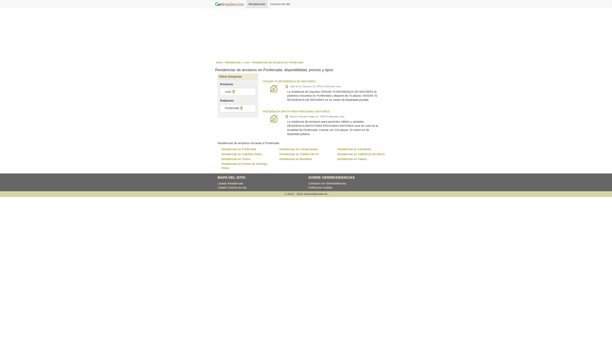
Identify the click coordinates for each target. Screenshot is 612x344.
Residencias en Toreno (236, 159)
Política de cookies (320, 187)
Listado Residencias (230, 183)
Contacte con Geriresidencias (327, 183)
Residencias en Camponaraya (298, 149)
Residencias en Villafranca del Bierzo (361, 154)
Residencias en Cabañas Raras (242, 154)
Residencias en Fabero (352, 159)
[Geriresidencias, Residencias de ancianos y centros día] (229, 4)
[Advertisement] (306, 33)
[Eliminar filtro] (233, 91)
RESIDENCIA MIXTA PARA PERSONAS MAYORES (296, 111)
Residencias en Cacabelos (354, 149)
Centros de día (280, 4)
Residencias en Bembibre (295, 159)
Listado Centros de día (232, 187)
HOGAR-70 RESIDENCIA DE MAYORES (289, 81)
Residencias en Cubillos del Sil (299, 154)
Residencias (257, 4)
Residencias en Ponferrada (239, 149)
